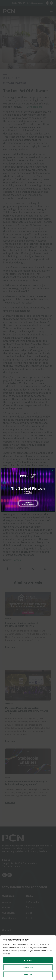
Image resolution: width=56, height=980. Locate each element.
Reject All (28, 974)
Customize (28, 967)
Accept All (28, 960)
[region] (28, 957)
